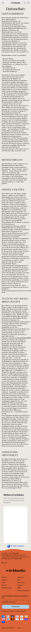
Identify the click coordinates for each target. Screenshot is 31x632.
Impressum (20, 577)
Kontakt (4, 585)
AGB (18, 580)
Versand (4, 580)
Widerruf (20, 585)
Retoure (4, 577)
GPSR (19, 588)
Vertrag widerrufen (23, 590)
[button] (24, 3)
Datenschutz (21, 582)
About (4, 582)
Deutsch (19, 628)
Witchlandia (10, 611)
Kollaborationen (7, 588)
